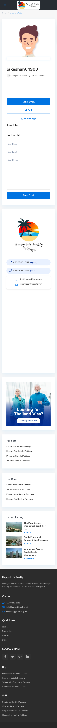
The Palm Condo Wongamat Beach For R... (34, 526)
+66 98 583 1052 (13, 603)
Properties (7, 631)
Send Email (29, 101)
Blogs (4, 640)
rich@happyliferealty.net (31, 279)
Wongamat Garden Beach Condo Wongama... (33, 552)
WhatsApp (29, 118)
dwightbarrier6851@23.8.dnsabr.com (28, 75)
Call (29, 110)
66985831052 (21, 262)
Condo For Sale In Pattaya (18, 446)
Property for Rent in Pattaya (20, 494)
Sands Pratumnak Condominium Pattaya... (36, 538)
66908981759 (21, 270)
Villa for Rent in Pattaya (18, 489)
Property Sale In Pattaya (18, 456)
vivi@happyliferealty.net (31, 284)
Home (5, 627)
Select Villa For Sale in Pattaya (16, 682)
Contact (6, 635)
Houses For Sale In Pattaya (19, 451)
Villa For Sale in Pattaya (18, 460)
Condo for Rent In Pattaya (19, 484)
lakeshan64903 (22, 69)
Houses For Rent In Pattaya (19, 499)
